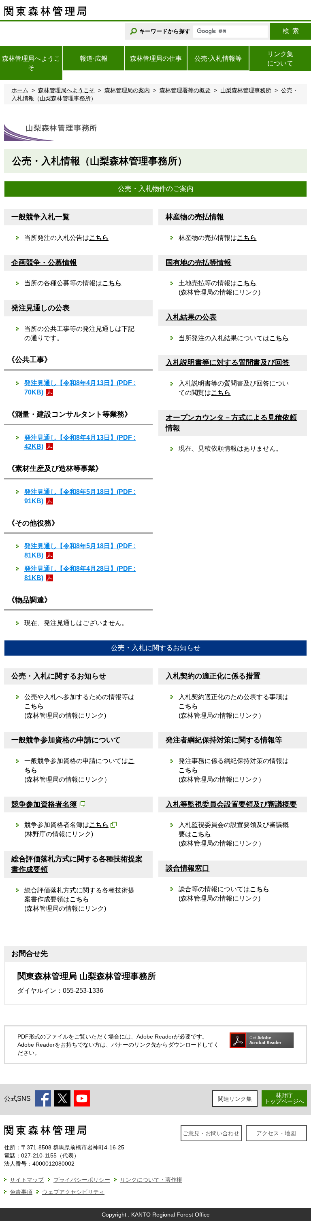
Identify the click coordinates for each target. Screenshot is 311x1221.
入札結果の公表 (191, 317)
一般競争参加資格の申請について (66, 740)
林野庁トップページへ (284, 1098)
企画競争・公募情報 (44, 263)
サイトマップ (27, 1179)
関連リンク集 (235, 1099)
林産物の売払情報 (195, 217)
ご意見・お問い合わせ (211, 1133)
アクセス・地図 (276, 1133)
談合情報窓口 (187, 868)
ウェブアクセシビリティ (73, 1192)
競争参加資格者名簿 (44, 804)
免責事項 (21, 1192)
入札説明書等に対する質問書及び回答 (228, 362)
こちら (99, 237)
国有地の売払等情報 (198, 263)
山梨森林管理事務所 (245, 90)
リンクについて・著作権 (151, 1179)
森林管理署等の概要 (185, 90)
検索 (291, 31)
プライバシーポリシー (81, 1179)
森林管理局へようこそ (66, 90)
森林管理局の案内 (127, 90)
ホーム (19, 90)
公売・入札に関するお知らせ (58, 676)
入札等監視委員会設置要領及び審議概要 (231, 804)
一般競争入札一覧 (40, 217)
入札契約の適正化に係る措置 (213, 676)
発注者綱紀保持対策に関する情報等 (224, 740)
